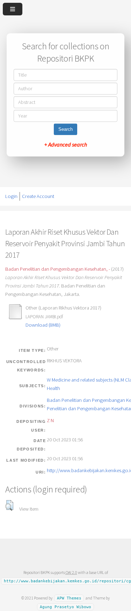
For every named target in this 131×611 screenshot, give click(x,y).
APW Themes (69, 598)
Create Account (38, 196)
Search (65, 129)
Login (11, 196)
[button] (9, 505)
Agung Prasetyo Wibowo (65, 606)
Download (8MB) (43, 325)
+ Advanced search (65, 144)
